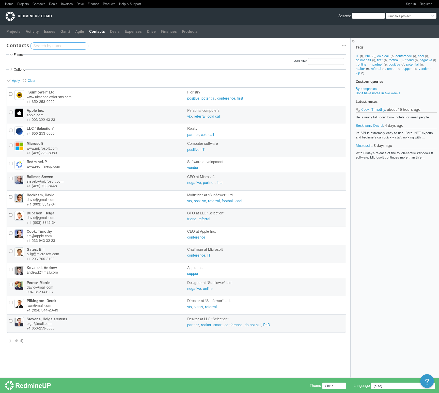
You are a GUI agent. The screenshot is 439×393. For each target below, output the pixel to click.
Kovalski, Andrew (42, 267)
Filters (18, 54)
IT (357, 55)
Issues (49, 31)
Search (344, 15)
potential (412, 64)
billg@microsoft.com (43, 253)
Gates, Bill (35, 249)
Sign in (411, 4)
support (407, 68)
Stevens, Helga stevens (47, 318)
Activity (32, 31)
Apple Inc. (35, 110)
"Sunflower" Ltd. (41, 92)
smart (391, 68)
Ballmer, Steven (40, 176)
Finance (93, 4)
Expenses (133, 31)
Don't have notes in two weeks (378, 92)
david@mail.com (40, 287)
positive (394, 64)
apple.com (35, 114)
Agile (79, 31)
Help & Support (130, 4)
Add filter (300, 61)
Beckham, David (369, 125)
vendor (424, 68)
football (394, 59)
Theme (315, 385)
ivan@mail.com (39, 305)
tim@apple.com (39, 235)
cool (421, 55)
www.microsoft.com (42, 148)
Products (109, 4)
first (380, 59)
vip (358, 72)
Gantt (65, 31)
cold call (383, 55)
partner (377, 64)
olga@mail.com (39, 323)
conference (404, 55)
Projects (23, 4)
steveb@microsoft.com (45, 181)
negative (426, 59)
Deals (53, 4)
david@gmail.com (41, 199)
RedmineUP (37, 161)
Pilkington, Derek (41, 300)
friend (409, 59)
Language (362, 385)
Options (19, 69)
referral (376, 68)
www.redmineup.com (43, 166)
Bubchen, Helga (40, 212)
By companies (366, 88)
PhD (368, 55)
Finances (169, 31)
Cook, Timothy (373, 109)
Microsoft (364, 145)
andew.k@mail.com (42, 272)
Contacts (39, 4)
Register (426, 4)
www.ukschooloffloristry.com (49, 96)
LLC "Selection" (41, 128)
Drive (80, 4)
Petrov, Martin (39, 282)
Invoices (67, 4)
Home (9, 4)
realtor (360, 68)
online (362, 64)
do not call (363, 59)
